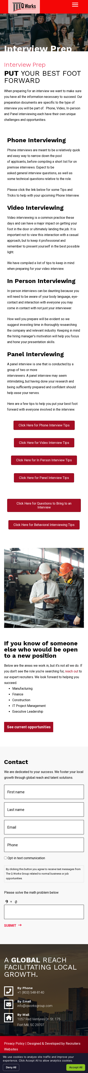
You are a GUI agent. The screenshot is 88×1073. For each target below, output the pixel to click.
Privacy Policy (14, 1044)
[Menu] (75, 4)
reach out (71, 671)
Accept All (75, 1067)
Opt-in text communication (26, 858)
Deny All (11, 1067)
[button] (28, 727)
